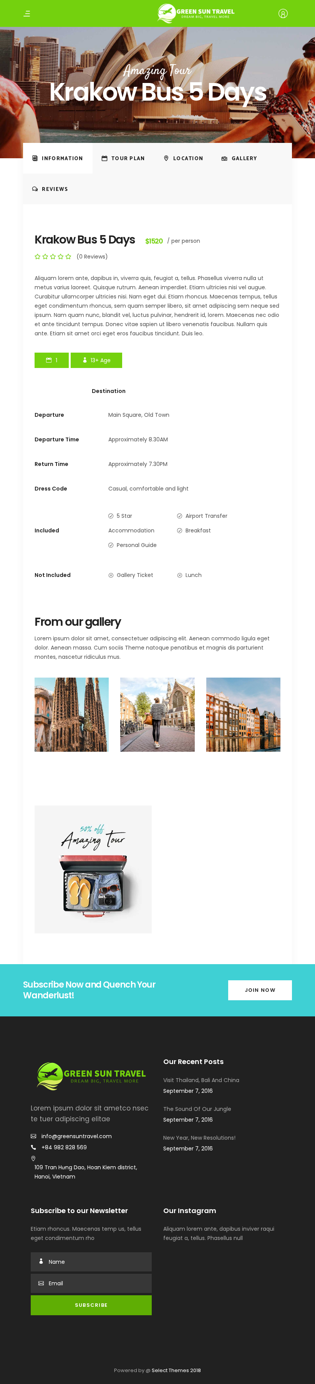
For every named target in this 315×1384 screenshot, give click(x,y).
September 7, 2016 (188, 1091)
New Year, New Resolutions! (199, 1138)
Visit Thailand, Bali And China (201, 1080)
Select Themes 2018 (176, 1370)
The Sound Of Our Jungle (197, 1109)
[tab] (58, 158)
